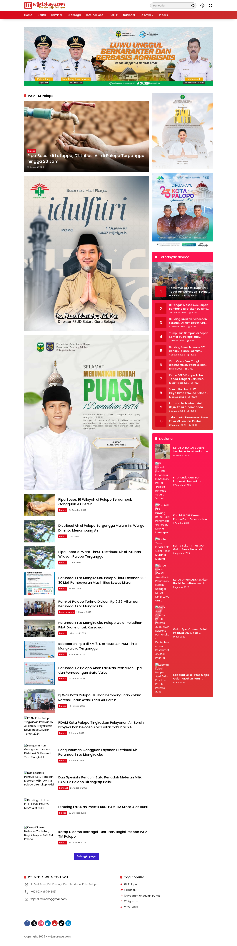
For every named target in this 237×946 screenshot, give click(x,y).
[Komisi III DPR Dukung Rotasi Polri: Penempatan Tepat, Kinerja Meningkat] (162, 518)
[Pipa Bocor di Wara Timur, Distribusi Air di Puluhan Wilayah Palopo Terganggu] (39, 557)
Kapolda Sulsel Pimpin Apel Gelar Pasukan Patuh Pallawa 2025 (191, 677)
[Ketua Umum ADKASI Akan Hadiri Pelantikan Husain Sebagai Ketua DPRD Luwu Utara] (162, 583)
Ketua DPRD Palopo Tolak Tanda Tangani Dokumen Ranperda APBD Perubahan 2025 (187, 377)
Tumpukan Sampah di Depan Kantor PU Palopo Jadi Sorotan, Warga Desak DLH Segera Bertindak (188, 335)
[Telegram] (68, 923)
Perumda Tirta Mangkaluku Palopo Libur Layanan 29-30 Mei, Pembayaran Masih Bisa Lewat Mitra (102, 580)
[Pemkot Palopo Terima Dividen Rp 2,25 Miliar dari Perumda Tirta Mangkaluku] (39, 607)
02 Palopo (130, 884)
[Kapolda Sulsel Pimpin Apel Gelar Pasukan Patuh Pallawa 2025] (162, 678)
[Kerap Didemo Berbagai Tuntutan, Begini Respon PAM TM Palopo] (39, 837)
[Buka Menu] (210, 5)
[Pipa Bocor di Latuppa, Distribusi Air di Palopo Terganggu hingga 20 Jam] (86, 136)
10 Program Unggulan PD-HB (142, 896)
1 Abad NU (130, 890)
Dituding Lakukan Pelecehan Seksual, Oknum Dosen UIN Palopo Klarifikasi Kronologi (188, 321)
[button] (192, 5)
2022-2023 (131, 907)
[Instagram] (41, 923)
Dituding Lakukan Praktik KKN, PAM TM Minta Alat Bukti (103, 807)
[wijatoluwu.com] (44, 5)
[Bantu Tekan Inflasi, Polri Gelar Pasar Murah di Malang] (162, 549)
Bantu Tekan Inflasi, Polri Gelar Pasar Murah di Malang (189, 547)
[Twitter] (34, 923)
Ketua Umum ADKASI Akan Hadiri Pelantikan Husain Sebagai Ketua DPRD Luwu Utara (190, 581)
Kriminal (63, 787)
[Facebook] (27, 923)
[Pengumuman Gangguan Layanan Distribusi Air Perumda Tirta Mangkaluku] (39, 755)
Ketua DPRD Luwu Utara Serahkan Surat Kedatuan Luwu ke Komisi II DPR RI (190, 449)
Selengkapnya (86, 856)
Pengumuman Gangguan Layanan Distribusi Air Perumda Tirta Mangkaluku (97, 752)
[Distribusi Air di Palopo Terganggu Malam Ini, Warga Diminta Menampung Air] (39, 531)
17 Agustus (131, 901)
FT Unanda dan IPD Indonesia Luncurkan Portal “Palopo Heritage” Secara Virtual (189, 479)
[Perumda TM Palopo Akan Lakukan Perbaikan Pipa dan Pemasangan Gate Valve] (39, 673)
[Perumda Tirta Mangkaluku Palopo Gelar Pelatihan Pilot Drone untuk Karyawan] (39, 628)
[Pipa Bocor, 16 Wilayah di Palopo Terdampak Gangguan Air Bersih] (39, 505)
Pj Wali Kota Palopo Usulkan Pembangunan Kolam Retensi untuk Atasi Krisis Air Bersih (99, 697)
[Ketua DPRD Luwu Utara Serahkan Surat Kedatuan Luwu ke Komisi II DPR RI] (162, 451)
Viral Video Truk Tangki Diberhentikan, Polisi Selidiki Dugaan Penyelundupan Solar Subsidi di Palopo (189, 363)
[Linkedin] (48, 923)
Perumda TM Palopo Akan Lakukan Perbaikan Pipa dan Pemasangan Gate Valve (100, 670)
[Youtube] (55, 923)
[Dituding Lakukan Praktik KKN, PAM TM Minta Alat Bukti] (39, 810)
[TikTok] (61, 923)
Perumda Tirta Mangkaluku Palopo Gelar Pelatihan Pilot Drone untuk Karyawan (100, 625)
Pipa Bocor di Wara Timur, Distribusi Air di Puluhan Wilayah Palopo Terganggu (99, 554)
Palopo (31, 150)
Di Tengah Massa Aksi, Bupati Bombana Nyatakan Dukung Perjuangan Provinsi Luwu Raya (188, 307)
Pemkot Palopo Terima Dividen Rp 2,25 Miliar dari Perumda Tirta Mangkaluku (98, 603)
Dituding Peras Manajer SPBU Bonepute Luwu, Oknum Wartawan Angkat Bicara (188, 349)
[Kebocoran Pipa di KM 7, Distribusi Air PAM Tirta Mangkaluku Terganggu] (39, 649)
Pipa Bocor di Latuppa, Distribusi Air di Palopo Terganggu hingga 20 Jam (85, 158)
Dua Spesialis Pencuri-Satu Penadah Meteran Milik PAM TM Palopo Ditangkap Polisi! (100, 779)
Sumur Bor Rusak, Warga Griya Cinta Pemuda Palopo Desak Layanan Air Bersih (187, 391)
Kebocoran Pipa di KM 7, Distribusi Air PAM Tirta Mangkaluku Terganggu (97, 646)
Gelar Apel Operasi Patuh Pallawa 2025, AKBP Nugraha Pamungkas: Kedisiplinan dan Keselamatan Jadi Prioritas (191, 631)
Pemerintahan (66, 612)
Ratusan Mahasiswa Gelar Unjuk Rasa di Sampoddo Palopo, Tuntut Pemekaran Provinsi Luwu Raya (187, 405)
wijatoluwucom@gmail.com (49, 899)
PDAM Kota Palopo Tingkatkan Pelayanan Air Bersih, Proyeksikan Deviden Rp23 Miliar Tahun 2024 (101, 724)
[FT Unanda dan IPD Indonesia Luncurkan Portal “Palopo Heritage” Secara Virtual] (162, 481)
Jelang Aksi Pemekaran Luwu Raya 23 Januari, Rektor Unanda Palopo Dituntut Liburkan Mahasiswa (188, 419)
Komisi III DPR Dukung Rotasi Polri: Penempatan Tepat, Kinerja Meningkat (190, 517)
